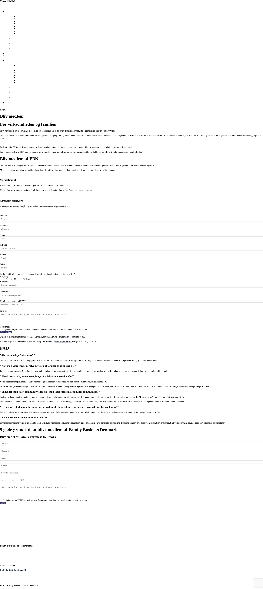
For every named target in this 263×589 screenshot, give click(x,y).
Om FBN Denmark (25, 16)
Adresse (3, 245)
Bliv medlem (16, 43)
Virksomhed (5, 282)
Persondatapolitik (8, 556)
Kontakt (15, 51)
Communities (22, 33)
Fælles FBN (21, 26)
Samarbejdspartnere (20, 36)
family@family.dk (63, 341)
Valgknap (4, 276)
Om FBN (9, 11)
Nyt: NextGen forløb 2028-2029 (20, 53)
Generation (5, 291)
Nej (15, 279)
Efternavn (4, 225)
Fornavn (3, 215)
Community (11, 56)
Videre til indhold (8, 1)
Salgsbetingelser (7, 561)
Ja (7, 279)
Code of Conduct (19, 46)
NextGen (20, 31)
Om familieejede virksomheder (30, 23)
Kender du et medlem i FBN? (13, 301)
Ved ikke (27, 279)
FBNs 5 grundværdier (26, 21)
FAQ (13, 48)
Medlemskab (11, 41)
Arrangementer (23, 28)
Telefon (3, 264)
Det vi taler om (23, 19)
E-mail (3, 254)
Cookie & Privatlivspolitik (12, 558)
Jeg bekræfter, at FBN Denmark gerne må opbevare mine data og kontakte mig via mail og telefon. (45, 329)
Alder (2, 235)
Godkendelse (5, 327)
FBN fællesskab (18, 14)
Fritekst (3, 311)
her (140, 152)
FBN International (19, 38)
